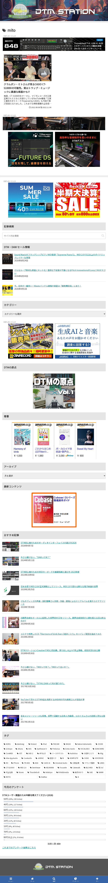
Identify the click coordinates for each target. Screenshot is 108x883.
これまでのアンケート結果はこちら (19, 847)
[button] (102, 235)
